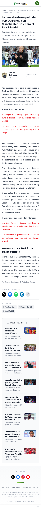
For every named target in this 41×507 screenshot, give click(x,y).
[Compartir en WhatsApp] (16, 294)
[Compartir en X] (4, 294)
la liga (10, 10)
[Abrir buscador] (37, 3)
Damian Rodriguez (13, 74)
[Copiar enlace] (28, 294)
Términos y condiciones (11, 487)
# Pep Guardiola (9, 307)
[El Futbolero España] (21, 3)
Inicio (4, 10)
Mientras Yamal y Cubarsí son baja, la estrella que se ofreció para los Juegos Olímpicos (20, 226)
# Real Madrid (8, 311)
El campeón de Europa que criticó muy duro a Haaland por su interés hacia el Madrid (20, 117)
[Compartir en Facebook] (10, 294)
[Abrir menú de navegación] (4, 3)
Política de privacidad (31, 487)
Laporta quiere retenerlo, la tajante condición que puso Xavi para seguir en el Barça (20, 129)
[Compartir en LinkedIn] (22, 294)
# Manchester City (26, 307)
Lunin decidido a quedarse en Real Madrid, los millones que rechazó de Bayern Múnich (20, 238)
